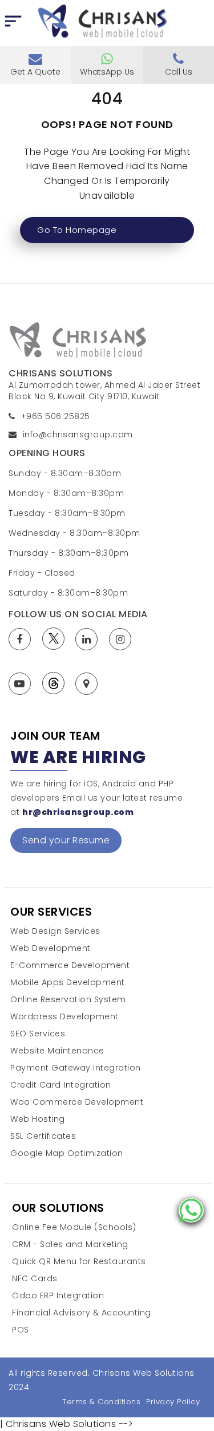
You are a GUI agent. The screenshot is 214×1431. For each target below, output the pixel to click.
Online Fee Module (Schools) (74, 1227)
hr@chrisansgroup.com (78, 812)
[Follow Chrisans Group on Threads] (56, 683)
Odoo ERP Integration (58, 1295)
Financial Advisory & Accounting (81, 1313)
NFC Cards (35, 1278)
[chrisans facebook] (23, 639)
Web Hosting (37, 1119)
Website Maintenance (57, 1051)
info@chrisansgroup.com (78, 434)
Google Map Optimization (66, 1153)
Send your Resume (66, 840)
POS (20, 1330)
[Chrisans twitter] (56, 639)
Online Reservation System (68, 999)
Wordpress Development (64, 1016)
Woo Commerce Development (76, 1102)
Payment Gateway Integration (75, 1068)
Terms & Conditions (101, 1401)
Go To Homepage (76, 230)
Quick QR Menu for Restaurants (79, 1261)
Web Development (50, 948)
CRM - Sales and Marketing (70, 1244)
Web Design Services (55, 931)
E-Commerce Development (70, 965)
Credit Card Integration (60, 1085)
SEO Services (37, 1034)
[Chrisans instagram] (123, 639)
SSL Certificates (43, 1136)
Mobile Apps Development (67, 982)
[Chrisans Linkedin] (89, 639)
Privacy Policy (173, 1401)
